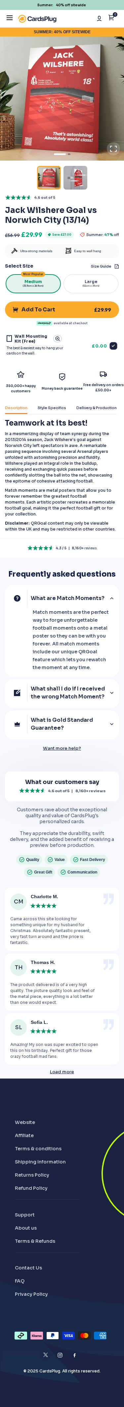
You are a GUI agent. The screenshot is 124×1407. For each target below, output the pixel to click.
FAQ (19, 1281)
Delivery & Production (96, 407)
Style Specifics (52, 407)
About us (26, 1228)
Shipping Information (40, 1162)
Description (16, 407)
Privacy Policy (31, 1294)
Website (25, 1122)
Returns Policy (32, 1175)
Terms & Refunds (35, 1241)
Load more (62, 1072)
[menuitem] (49, 178)
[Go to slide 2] (69, 154)
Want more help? (62, 748)
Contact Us (28, 1268)
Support (25, 1215)
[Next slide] (116, 99)
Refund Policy (31, 1188)
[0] (111, 18)
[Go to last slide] (8, 99)
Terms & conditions (38, 1149)
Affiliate (24, 1135)
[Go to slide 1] (60, 154)
